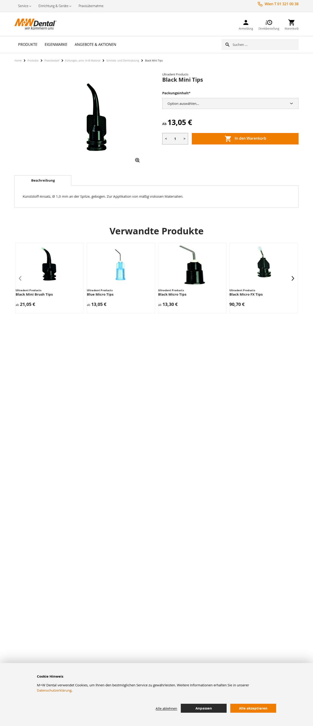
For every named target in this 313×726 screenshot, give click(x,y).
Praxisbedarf (51, 60)
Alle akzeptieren (253, 708)
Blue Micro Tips (100, 294)
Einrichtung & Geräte (53, 6)
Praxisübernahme (91, 6)
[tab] (42, 180)
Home (18, 60)
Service (23, 6)
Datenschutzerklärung (54, 690)
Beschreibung (43, 180)
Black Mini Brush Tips (34, 294)
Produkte (32, 60)
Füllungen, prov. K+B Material (82, 60)
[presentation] (293, 278)
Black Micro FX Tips (246, 294)
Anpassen (203, 708)
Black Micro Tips (172, 294)
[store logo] (37, 24)
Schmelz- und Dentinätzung (122, 60)
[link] (246, 23)
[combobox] (266, 44)
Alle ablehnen (166, 708)
